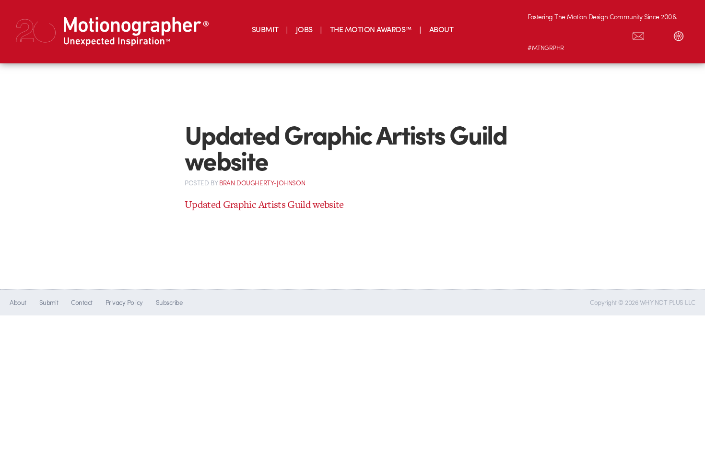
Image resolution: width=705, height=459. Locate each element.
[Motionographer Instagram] (537, 34)
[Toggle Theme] (678, 34)
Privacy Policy (124, 302)
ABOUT (441, 29)
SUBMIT (265, 29)
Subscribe (169, 302)
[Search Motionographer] (658, 34)
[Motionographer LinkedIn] (557, 34)
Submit (49, 302)
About (18, 302)
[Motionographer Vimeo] (578, 34)
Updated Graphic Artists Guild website (264, 204)
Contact (81, 302)
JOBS (304, 29)
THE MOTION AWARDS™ (371, 29)
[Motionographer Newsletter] (638, 34)
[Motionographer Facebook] (598, 34)
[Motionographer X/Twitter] (618, 34)
